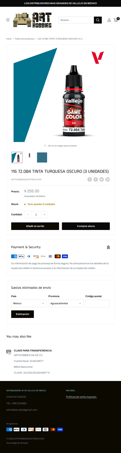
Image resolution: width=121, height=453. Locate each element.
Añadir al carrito (35, 226)
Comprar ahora (86, 226)
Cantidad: (16, 214)
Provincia (53, 296)
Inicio (9, 39)
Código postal (93, 296)
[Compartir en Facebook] (89, 179)
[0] (116, 20)
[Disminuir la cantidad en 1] (27, 214)
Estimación (22, 314)
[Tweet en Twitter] (101, 179)
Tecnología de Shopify (17, 443)
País (13, 296)
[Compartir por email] (107, 179)
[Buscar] (98, 20)
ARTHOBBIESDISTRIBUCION (26, 179)
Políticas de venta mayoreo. (81, 397)
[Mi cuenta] (109, 20)
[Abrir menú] (7, 20)
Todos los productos (24, 39)
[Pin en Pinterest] (95, 179)
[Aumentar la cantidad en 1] (44, 214)
